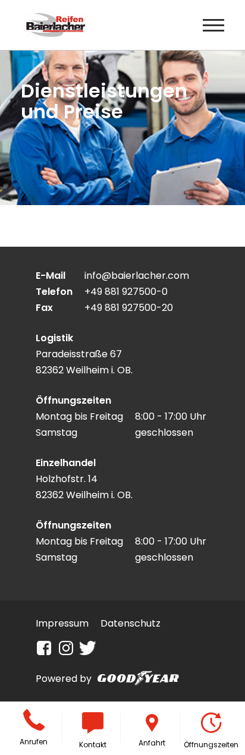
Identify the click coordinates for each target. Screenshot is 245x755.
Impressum (62, 623)
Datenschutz (130, 623)
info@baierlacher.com (136, 275)
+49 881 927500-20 (128, 307)
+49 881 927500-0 (126, 291)
